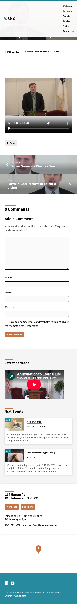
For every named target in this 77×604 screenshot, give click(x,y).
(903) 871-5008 (12, 525)
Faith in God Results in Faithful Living (32, 185)
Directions (27, 506)
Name (8, 277)
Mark (56, 51)
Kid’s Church (34, 421)
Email (8, 292)
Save (12, 143)
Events (66, 16)
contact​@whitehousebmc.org (40, 525)
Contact (67, 21)
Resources (68, 31)
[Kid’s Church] (14, 424)
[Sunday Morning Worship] (14, 455)
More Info (12, 506)
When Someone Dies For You (33, 166)
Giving (66, 26)
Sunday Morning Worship (41, 452)
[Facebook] (7, 583)
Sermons (67, 11)
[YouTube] (12, 583)
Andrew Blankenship (37, 51)
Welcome (67, 6)
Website (9, 307)
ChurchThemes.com (15, 595)
